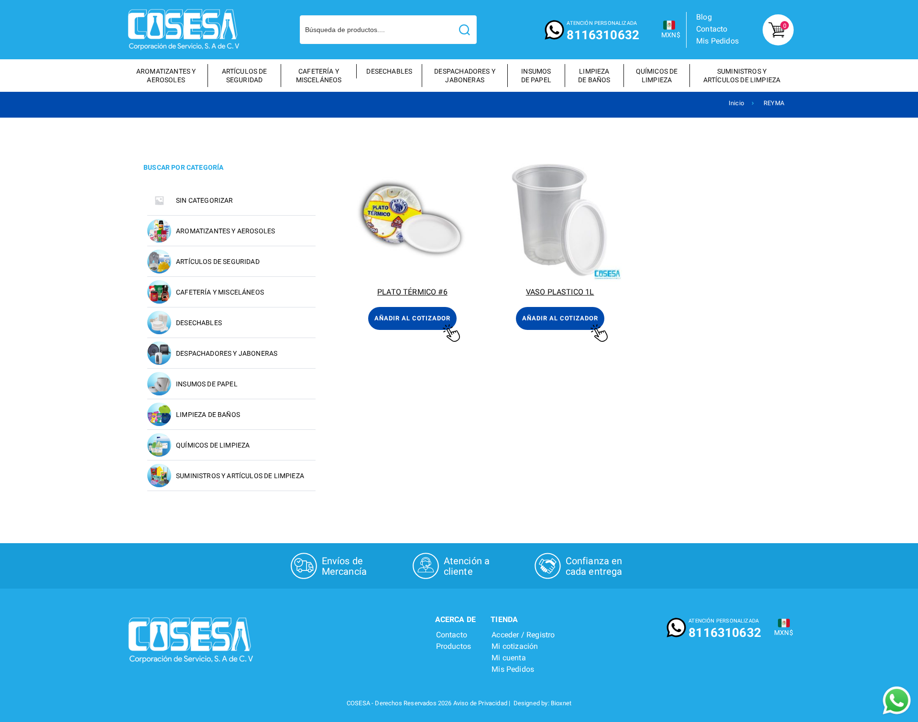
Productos (453, 646)
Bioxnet (561, 703)
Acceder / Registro (523, 634)
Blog (704, 17)
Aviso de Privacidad (480, 703)
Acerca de (455, 619)
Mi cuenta (509, 657)
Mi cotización (515, 646)
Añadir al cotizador (412, 318)
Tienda (504, 619)
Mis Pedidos (717, 40)
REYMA (774, 103)
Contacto (711, 28)
